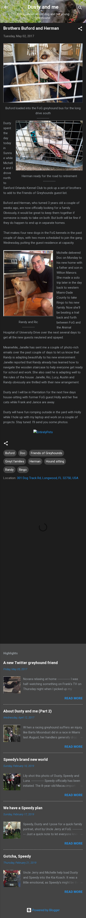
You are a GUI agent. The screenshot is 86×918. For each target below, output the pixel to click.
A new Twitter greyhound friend (30, 663)
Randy (9, 470)
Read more (73, 698)
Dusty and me (43, 7)
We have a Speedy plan (22, 808)
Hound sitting (55, 461)
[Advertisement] (43, 608)
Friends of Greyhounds (46, 453)
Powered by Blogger (46, 910)
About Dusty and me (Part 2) (27, 711)
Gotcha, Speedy (17, 856)
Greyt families (14, 461)
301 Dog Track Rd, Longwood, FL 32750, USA (47, 478)
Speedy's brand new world (25, 759)
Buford (10, 453)
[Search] (80, 8)
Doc (22, 453)
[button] (80, 29)
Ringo (23, 470)
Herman (35, 461)
